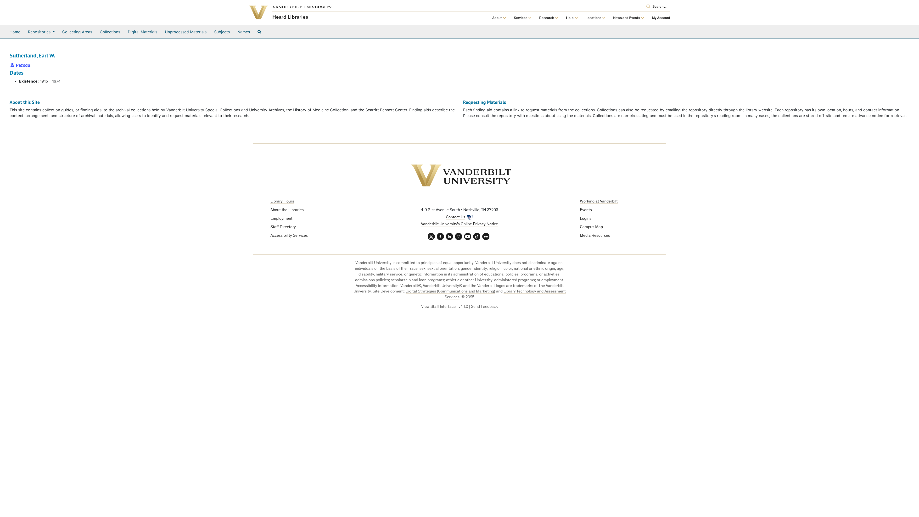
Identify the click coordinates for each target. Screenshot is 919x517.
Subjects (222, 31)
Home (15, 31)
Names (243, 31)
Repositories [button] (40, 31)
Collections (110, 31)
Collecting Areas (77, 31)
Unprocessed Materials (186, 31)
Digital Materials (142, 31)
